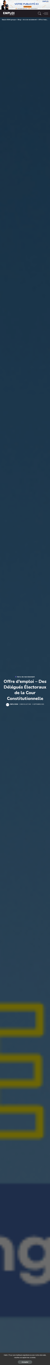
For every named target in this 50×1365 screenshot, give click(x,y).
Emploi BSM (14, 704)
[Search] (39, 13)
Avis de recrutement (26, 677)
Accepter (25, 1362)
